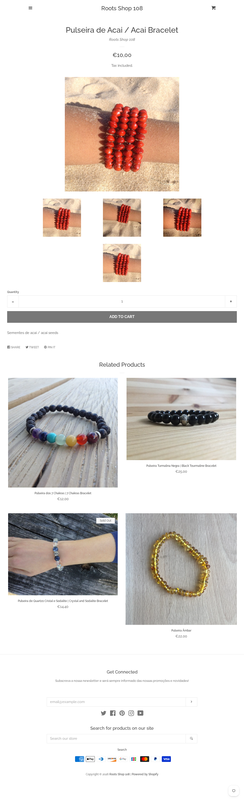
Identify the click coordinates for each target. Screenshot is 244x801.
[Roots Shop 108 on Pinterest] (122, 714)
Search (122, 749)
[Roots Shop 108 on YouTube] (140, 714)
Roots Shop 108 (122, 8)
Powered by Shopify (145, 774)
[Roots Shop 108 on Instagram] (131, 714)
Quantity (13, 292)
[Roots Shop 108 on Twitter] (104, 714)
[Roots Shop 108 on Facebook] (113, 714)
